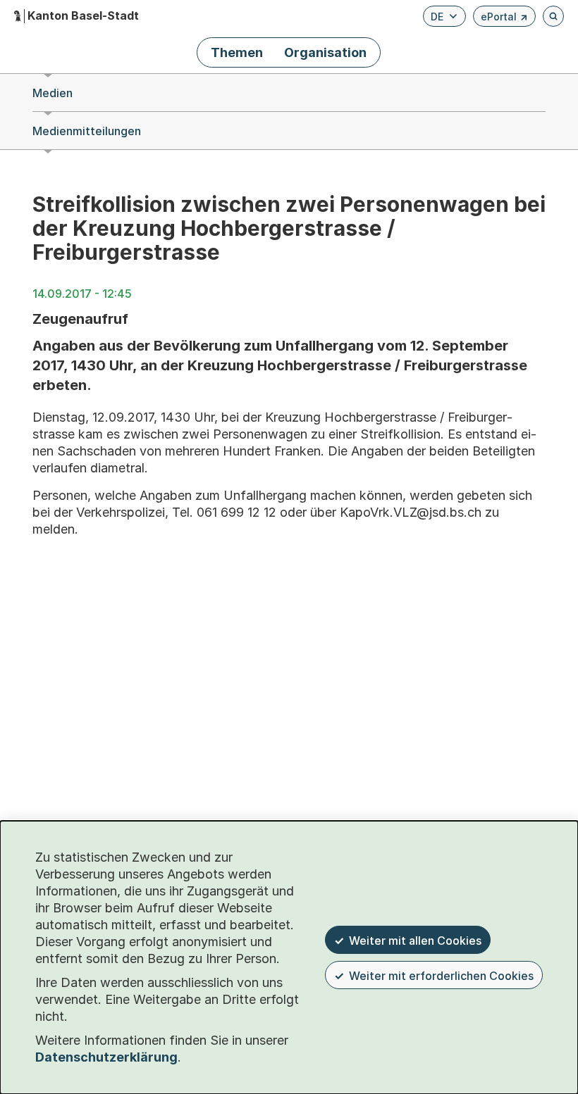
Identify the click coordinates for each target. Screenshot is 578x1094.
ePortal (504, 19)
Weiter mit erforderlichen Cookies (441, 976)
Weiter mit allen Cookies (415, 940)
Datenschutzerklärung (106, 1057)
